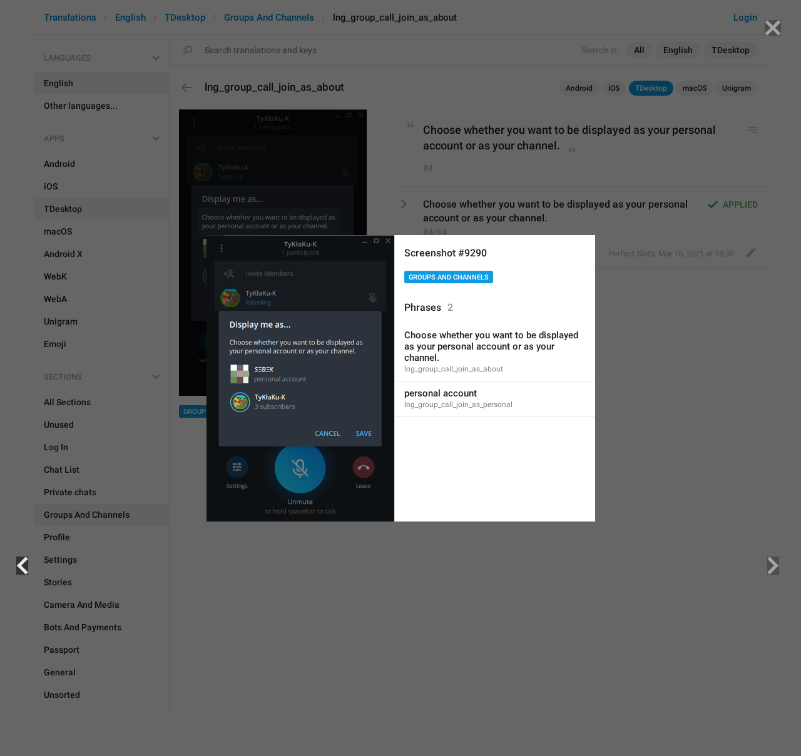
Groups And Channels (449, 277)
